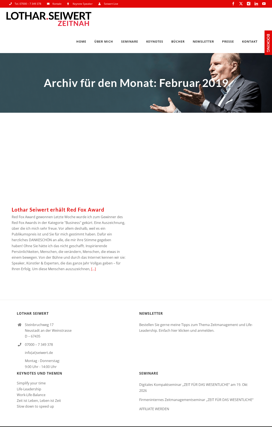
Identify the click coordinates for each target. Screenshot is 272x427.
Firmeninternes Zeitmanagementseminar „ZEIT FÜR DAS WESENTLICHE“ (196, 399)
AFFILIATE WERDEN (154, 409)
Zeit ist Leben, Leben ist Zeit (39, 400)
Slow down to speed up (35, 406)
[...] (93, 269)
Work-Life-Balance (31, 394)
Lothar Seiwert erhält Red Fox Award (69, 162)
